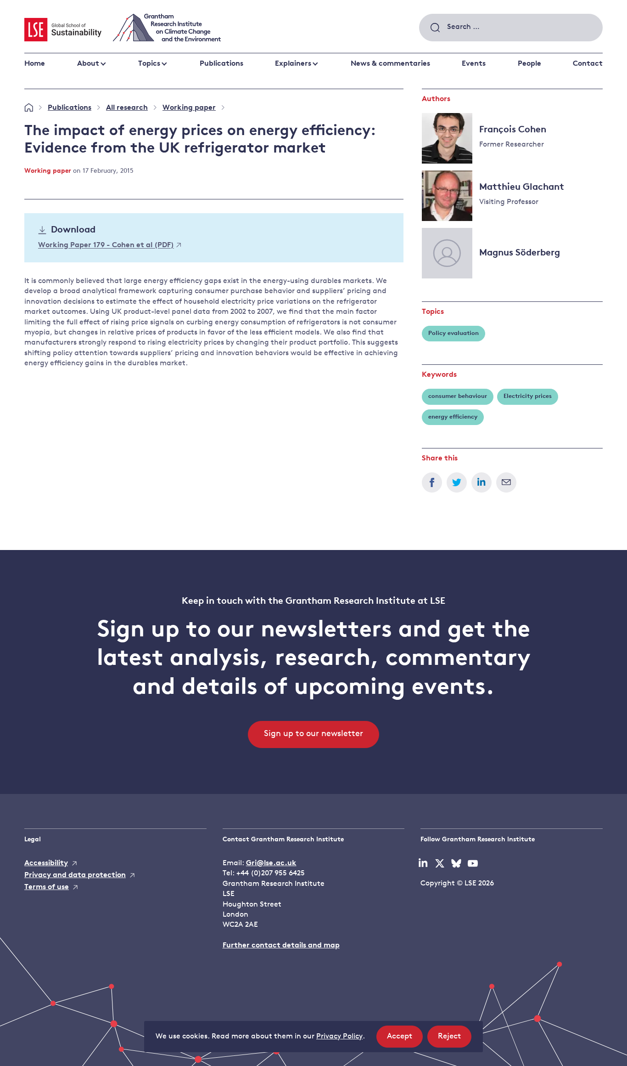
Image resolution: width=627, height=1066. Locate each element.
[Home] (28, 108)
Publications (221, 64)
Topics (149, 64)
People (529, 64)
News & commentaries (390, 64)
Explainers (293, 64)
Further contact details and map (281, 945)
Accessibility (46, 863)
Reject (454, 1040)
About (88, 64)
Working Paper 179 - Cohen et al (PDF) (106, 245)
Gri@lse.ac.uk (271, 863)
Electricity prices (528, 396)
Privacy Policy (339, 1036)
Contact (588, 64)
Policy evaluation (453, 333)
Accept (405, 1040)
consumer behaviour (457, 396)
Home (34, 64)
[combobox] (511, 27)
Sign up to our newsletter (313, 734)
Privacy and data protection (75, 875)
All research (127, 108)
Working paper (189, 108)
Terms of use (46, 887)
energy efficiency (452, 417)
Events (474, 64)
